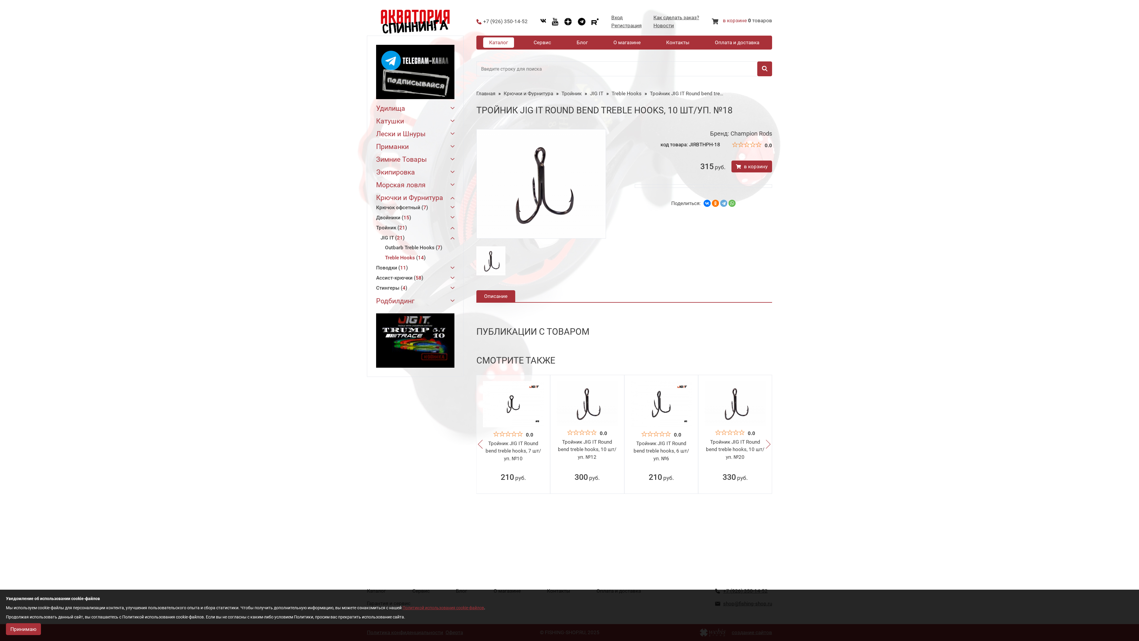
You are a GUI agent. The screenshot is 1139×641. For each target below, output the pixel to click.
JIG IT (392, 238)
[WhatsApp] (732, 203)
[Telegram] (723, 203)
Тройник (390, 228)
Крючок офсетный (401, 207)
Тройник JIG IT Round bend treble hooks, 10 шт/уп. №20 (735, 449)
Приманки (392, 146)
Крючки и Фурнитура (409, 197)
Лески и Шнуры (401, 134)
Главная (485, 93)
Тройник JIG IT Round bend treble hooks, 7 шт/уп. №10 (513, 450)
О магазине (627, 42)
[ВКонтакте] (707, 203)
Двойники (392, 217)
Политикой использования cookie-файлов (443, 607)
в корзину (756, 166)
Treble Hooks (404, 258)
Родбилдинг (395, 301)
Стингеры (390, 288)
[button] (480, 444)
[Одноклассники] (715, 203)
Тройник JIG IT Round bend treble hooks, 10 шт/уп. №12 (587, 449)
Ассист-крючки (398, 278)
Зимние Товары (401, 159)
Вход (617, 17)
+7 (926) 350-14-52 (505, 21)
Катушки (390, 121)
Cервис (542, 42)
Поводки (391, 268)
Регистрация (626, 25)
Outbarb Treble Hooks (412, 247)
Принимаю (23, 629)
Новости (663, 25)
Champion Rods (751, 133)
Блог (582, 42)
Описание (496, 296)
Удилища (390, 108)
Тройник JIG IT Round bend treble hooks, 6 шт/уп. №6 (661, 450)
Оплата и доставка (737, 42)
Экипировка (395, 172)
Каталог (498, 42)
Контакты (677, 42)
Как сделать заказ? (676, 17)
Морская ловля (401, 185)
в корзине (735, 20)
